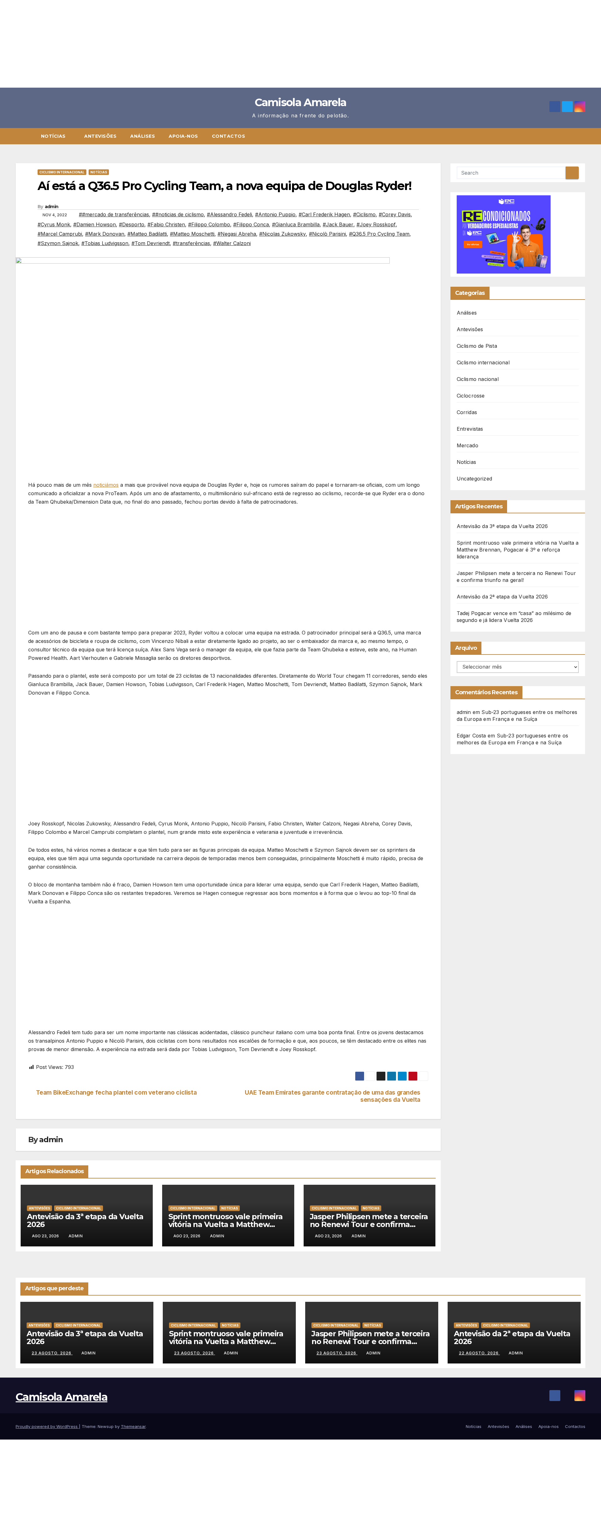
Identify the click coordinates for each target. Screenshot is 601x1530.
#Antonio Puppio (275, 214)
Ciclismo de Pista (477, 346)
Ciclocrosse (471, 396)
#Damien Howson (94, 224)
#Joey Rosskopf (376, 224)
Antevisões (100, 136)
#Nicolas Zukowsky (282, 234)
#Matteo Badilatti (147, 234)
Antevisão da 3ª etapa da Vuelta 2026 (85, 1220)
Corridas (467, 412)
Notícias (54, 136)
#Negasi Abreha (237, 234)
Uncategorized (474, 478)
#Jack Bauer (338, 224)
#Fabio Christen (166, 224)
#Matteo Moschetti (192, 234)
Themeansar (133, 1426)
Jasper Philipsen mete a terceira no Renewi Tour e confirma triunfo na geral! (369, 1224)
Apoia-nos (183, 136)
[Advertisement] (188, 44)
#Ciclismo (364, 214)
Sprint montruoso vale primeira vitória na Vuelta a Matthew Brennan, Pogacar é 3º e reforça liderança (518, 550)
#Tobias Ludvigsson (104, 243)
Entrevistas (470, 429)
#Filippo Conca (251, 224)
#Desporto (131, 224)
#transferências (191, 243)
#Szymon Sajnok (58, 243)
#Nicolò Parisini (327, 234)
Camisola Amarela (301, 102)
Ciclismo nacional (478, 379)
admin (52, 206)
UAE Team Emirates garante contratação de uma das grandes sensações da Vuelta (332, 1096)
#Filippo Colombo (209, 224)
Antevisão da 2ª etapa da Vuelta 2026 (502, 596)
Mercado (467, 445)
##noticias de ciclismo (178, 214)
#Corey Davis (395, 214)
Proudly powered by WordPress (47, 1426)
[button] (583, 136)
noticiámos (106, 485)
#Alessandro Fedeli (229, 214)
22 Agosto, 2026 (479, 1353)
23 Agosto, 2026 (52, 1353)
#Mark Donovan (104, 234)
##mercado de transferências (114, 214)
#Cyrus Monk (54, 224)
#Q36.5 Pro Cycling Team (379, 234)
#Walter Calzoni (232, 243)
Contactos (228, 136)
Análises (142, 136)
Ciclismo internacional (62, 172)
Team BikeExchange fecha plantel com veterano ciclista (116, 1092)
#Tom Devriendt (150, 243)
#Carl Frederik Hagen (324, 214)
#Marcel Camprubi (60, 234)
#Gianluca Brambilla (296, 224)
